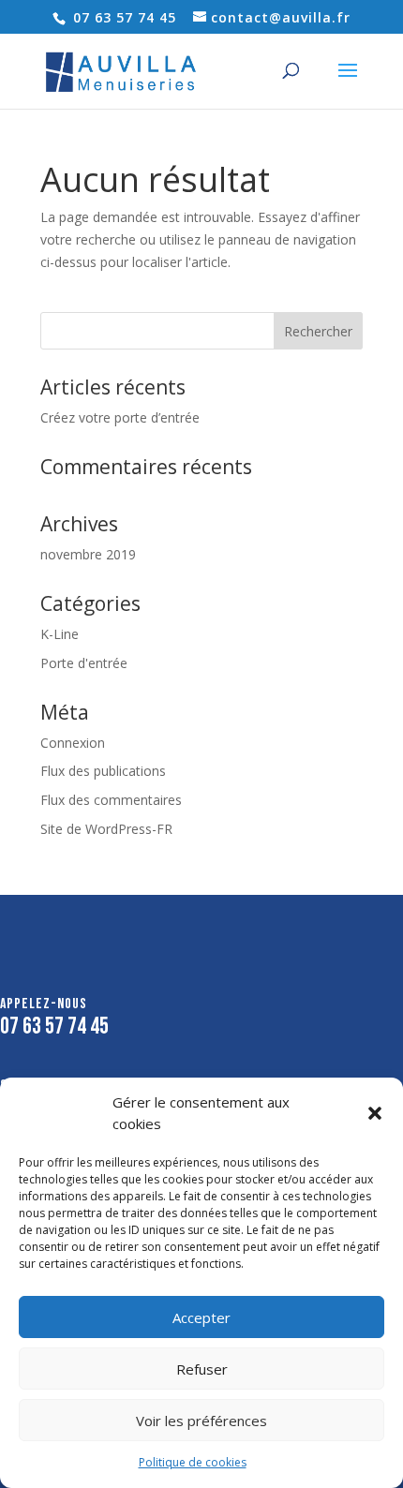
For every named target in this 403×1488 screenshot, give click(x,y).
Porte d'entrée (83, 663)
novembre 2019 (88, 554)
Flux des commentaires (111, 800)
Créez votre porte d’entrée (120, 417)
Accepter (201, 1317)
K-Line (59, 634)
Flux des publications (103, 771)
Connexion (72, 742)
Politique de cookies (192, 1462)
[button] (375, 1113)
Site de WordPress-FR (106, 829)
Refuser (202, 1369)
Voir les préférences (201, 1420)
